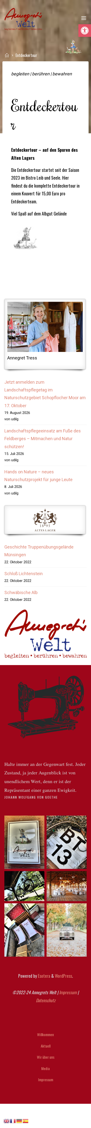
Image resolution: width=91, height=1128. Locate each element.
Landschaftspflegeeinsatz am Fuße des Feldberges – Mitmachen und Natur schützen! (42, 438)
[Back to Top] (45, 1027)
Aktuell (45, 1046)
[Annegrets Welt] (23, 18)
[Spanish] (26, 1120)
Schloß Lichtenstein (23, 573)
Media (45, 1068)
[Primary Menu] (84, 18)
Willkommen (45, 1034)
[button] (84, 30)
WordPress (63, 976)
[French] (13, 1120)
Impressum (68, 992)
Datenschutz (45, 1000)
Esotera (43, 976)
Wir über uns (45, 1057)
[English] (7, 1120)
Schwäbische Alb (21, 592)
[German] (19, 1120)
